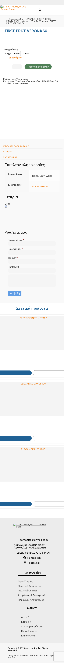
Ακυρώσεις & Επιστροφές (32, 595)
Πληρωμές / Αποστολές (31, 599)
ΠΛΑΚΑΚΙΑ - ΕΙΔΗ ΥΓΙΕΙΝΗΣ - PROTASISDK (29, 20)
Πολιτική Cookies (27, 590)
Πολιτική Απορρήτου (29, 585)
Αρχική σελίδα (16, 19)
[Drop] (32, 216)
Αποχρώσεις (11, 49)
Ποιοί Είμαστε (29, 630)
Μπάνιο (25, 21)
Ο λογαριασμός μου (32, 626)
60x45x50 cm (40, 186)
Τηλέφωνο (13, 267)
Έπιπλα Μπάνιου (40, 21)
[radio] (8, 53)
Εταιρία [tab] (7, 151)
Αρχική (25, 617)
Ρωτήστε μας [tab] (10, 156)
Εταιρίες (26, 621)
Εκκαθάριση (15, 57)
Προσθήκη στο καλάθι (38, 66)
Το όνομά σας (15, 240)
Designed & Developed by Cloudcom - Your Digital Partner (31, 656)
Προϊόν (12, 258)
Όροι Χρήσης (25, 581)
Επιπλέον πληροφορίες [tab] (16, 145)
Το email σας (15, 249)
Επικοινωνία (28, 635)
